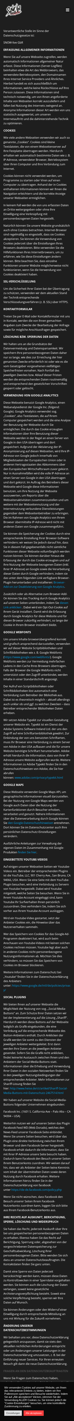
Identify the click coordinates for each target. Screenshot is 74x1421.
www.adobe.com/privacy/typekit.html (39, 777)
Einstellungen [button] (13, 1413)
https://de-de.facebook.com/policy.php (36, 1190)
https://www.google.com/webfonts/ (27, 657)
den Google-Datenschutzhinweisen (30, 823)
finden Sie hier (26, 852)
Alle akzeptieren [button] (34, 1413)
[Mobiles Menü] (68, 10)
